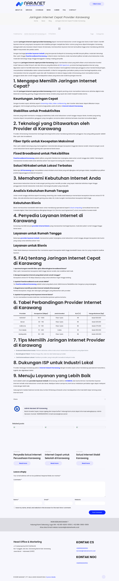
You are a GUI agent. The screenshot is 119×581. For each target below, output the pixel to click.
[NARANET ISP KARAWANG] (30, 4)
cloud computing (76, 208)
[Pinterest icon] (94, 577)
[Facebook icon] (88, 577)
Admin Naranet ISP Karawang (34, 34)
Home (36, 21)
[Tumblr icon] (97, 577)
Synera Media (50, 577)
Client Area (97, 4)
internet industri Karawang (72, 106)
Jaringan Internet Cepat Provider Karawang (70, 21)
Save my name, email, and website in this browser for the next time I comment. (43, 508)
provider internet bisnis (40, 226)
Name (16, 500)
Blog (50, 21)
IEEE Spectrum (64, 65)
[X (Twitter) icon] (90, 577)
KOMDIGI (69, 381)
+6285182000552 (82, 563)
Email (46, 500)
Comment (18, 480)
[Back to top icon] (103, 577)
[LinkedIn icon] (92, 577)
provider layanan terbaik (35, 53)
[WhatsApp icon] (86, 577)
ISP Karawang (26, 170)
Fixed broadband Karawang (23, 158)
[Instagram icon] (95, 577)
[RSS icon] (99, 577)
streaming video (46, 103)
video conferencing (59, 103)
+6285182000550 (82, 548)
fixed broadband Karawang (36, 56)
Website (78, 500)
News (43, 21)
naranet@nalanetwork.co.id (85, 551)
